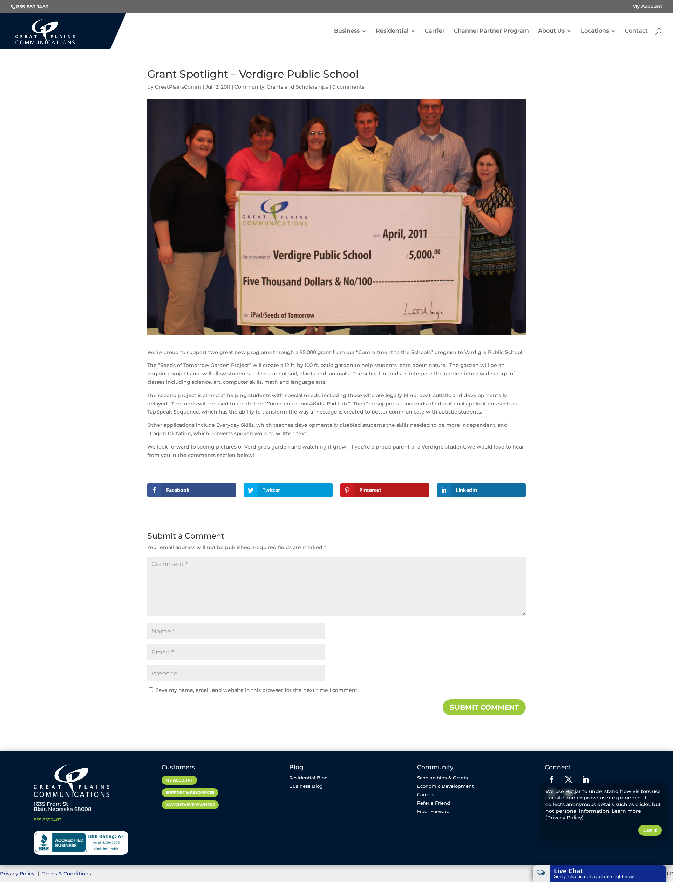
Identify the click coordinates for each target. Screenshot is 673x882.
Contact (636, 31)
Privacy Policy (18, 873)
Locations (595, 31)
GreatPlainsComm (178, 87)
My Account (647, 6)
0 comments (348, 87)
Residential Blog (308, 777)
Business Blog (306, 786)
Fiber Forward (433, 811)
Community (249, 87)
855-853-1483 (32, 7)
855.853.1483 (47, 819)
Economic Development (445, 786)
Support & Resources (190, 792)
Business (347, 31)
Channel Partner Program (491, 31)
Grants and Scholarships (297, 87)
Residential (392, 31)
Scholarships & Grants (442, 777)
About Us (551, 31)
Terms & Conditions (66, 873)
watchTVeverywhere (190, 804)
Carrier (435, 31)
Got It (650, 830)
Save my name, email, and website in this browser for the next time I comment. (257, 690)
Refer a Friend (433, 803)
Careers (426, 794)
